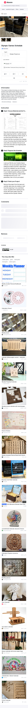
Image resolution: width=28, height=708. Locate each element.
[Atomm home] (8, 2)
